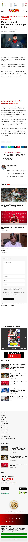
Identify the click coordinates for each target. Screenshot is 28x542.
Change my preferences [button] (14, 539)
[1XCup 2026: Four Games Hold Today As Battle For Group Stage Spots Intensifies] (5, 390)
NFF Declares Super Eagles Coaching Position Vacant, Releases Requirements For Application (11, 101)
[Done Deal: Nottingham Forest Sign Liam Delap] (14, 218)
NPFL (23, 16)
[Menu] (3, 11)
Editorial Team (4, 423)
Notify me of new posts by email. (12, 295)
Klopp (3, 141)
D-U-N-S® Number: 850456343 (8, 438)
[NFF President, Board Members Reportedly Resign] (14, 240)
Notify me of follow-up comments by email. (15, 292)
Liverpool (8, 141)
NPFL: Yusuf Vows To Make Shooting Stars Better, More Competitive (18, 397)
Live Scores (5, 16)
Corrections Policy (5, 432)
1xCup (19, 16)
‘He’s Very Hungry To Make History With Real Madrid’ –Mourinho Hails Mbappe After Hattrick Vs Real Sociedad (13, 205)
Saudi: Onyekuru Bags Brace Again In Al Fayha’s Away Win (20, 156)
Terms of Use (4, 421)
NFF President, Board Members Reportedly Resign (12, 249)
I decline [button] (14, 537)
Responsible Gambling (6, 436)
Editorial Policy (4, 430)
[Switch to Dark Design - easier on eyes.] (26, 11)
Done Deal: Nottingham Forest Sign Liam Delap (12, 227)
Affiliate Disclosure (5, 434)
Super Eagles (13, 16)
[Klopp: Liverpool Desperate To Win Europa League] (14, 47)
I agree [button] (14, 534)
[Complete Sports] (14, 11)
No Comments (5, 31)
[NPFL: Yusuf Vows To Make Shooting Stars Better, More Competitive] (5, 398)
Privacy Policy (4, 427)
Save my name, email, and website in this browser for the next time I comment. (13, 288)
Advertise (3, 419)
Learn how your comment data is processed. (13, 304)
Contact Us (3, 417)
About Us (3, 415)
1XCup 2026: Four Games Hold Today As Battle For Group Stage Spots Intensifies (17, 390)
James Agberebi (11, 165)
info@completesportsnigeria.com (11, 482)
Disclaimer (3, 425)
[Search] (24, 11)
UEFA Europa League (6, 19)
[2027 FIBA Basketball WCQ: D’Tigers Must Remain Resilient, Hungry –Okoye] (5, 375)
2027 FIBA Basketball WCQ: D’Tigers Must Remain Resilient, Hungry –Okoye (18, 375)
